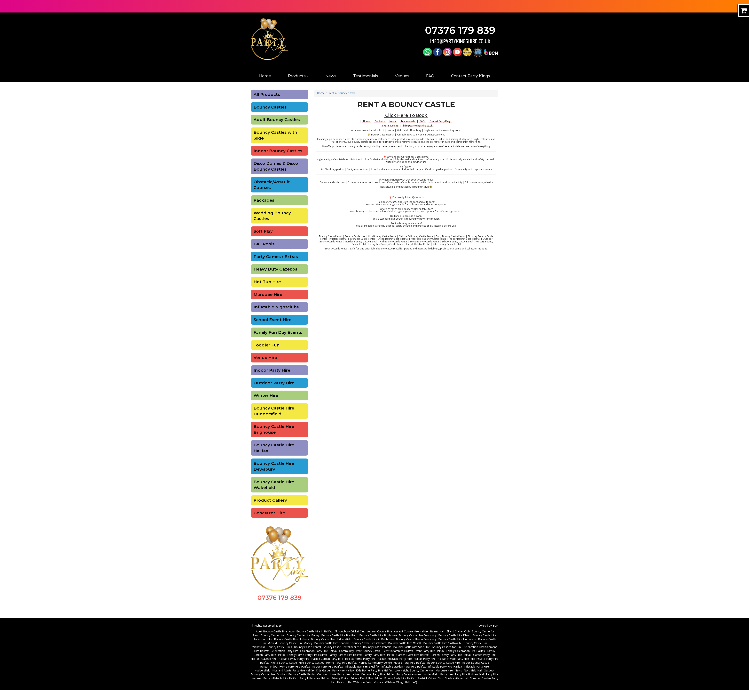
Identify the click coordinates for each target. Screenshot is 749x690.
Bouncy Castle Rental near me (342, 647)
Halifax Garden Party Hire (327, 659)
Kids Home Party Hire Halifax (374, 670)
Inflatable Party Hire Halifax (445, 666)
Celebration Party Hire (284, 651)
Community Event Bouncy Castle (360, 651)
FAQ (430, 76)
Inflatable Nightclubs (276, 306)
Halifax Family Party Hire (294, 659)
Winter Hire (266, 395)
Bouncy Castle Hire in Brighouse (373, 639)
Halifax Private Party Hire (453, 659)
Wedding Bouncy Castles (272, 215)
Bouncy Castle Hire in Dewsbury (416, 639)
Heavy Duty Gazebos (275, 269)
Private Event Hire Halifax (366, 678)
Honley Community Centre (375, 662)
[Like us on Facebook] (437, 52)
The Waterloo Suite (360, 682)
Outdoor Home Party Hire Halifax (338, 674)
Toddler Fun (267, 345)
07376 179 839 (460, 30)
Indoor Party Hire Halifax (327, 666)
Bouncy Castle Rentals (377, 647)
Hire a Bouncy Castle (284, 662)
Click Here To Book (406, 115)
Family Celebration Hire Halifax (465, 651)
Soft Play (263, 231)
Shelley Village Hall (456, 678)
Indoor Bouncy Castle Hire (443, 662)
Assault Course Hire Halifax (411, 631)
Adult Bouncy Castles (277, 119)
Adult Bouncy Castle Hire (271, 631)
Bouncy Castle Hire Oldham (368, 643)
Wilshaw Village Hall (397, 682)
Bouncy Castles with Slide (275, 135)
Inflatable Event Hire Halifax (362, 666)
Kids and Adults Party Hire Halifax (293, 670)
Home (265, 76)
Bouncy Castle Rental (307, 647)
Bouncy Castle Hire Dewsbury (274, 466)
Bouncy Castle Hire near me (332, 643)
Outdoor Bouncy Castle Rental (296, 674)
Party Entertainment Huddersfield (417, 674)
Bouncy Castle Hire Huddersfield (274, 411)
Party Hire (446, 674)
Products (297, 76)
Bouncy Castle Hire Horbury (291, 639)
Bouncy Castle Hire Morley (295, 643)
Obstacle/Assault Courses (272, 184)
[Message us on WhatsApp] (427, 52)
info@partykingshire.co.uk (460, 41)
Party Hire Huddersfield (469, 674)
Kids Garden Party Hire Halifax (335, 670)
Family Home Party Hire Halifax (307, 655)
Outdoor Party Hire (274, 382)
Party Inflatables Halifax (314, 678)
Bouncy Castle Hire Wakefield (274, 484)
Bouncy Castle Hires (279, 647)
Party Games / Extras (276, 256)
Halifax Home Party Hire (360, 659)
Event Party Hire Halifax (429, 651)
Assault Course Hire (379, 631)
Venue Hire (265, 357)
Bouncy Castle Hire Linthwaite (457, 639)
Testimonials (365, 76)
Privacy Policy (340, 678)
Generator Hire (269, 512)
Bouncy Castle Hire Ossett (404, 643)
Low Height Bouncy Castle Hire (414, 670)
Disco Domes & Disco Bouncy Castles (276, 166)
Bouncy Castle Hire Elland (454, 635)
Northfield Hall (473, 670)
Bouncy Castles (270, 107)
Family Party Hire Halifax (379, 655)
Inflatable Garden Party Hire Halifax (403, 666)
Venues (402, 76)
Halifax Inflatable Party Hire (394, 659)
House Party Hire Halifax (409, 662)
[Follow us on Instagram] (447, 52)
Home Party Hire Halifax (341, 662)
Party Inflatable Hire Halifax (280, 678)
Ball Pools (264, 243)
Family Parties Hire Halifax (345, 655)
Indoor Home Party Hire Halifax (290, 666)
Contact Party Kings (470, 76)
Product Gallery (270, 500)
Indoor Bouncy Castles (278, 150)
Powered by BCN (487, 625)
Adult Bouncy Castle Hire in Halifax (311, 631)
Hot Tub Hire (267, 281)
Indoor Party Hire (272, 370)
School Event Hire (272, 319)
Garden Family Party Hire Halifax (450, 655)
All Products (267, 94)
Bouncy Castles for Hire (447, 647)
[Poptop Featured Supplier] (467, 52)
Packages (264, 200)
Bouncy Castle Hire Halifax (274, 447)
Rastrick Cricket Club (430, 678)
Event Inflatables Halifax (397, 651)
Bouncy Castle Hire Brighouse (274, 429)
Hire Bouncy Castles (311, 662)
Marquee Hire (268, 294)
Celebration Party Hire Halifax (318, 651)
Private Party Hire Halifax (400, 678)
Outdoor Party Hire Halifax (377, 674)
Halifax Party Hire (425, 659)
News (330, 76)
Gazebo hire (269, 659)
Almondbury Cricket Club (350, 631)
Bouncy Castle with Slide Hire (411, 647)
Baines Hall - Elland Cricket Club (450, 631)
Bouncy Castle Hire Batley (303, 635)
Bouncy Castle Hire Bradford (339, 635)
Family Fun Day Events (278, 332)
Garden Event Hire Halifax (412, 655)
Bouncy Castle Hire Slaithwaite (442, 643)
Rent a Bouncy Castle (342, 93)
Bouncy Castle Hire (273, 635)
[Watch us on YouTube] (457, 52)
